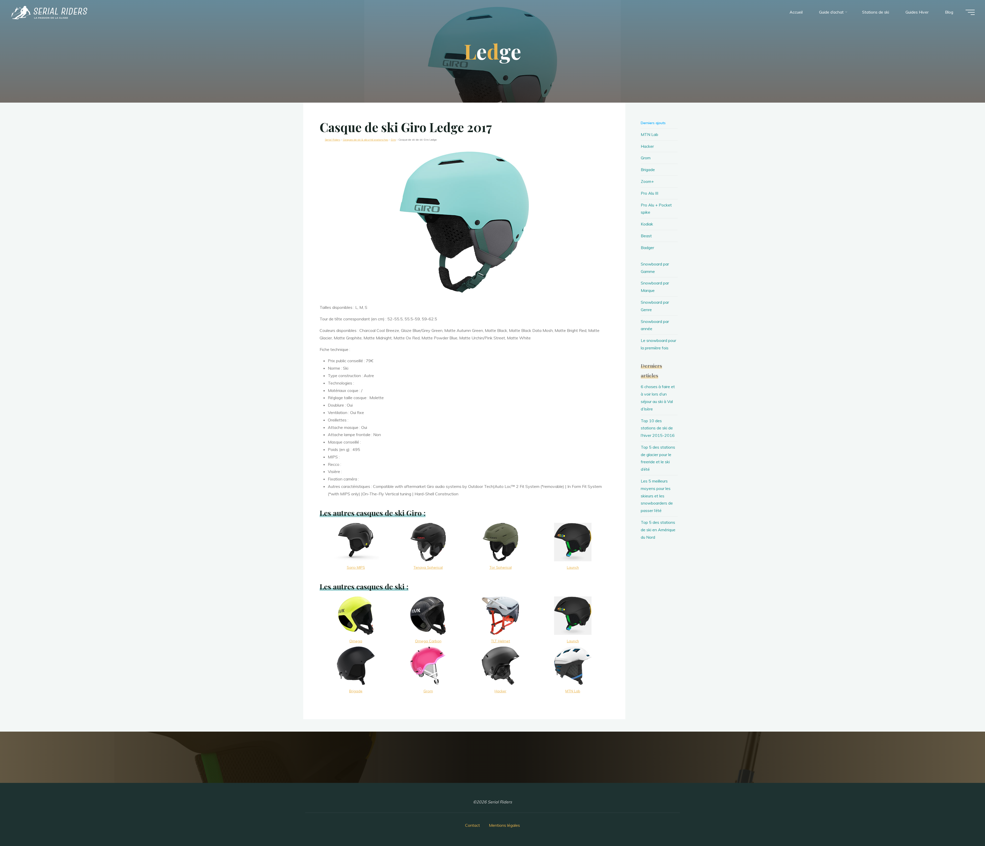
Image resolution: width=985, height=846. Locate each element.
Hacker (647, 146)
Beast (646, 235)
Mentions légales (504, 825)
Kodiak (647, 224)
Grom (646, 157)
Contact (472, 825)
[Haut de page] (965, 826)
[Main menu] (970, 12)
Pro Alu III (649, 193)
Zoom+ (647, 181)
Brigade (648, 169)
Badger (647, 247)
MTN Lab (649, 134)
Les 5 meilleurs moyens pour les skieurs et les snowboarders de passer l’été (657, 495)
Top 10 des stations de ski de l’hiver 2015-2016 (658, 428)
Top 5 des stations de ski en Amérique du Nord (658, 530)
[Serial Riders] (48, 12)
